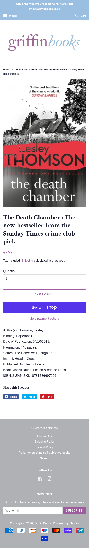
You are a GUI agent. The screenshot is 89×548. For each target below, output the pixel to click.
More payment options (44, 318)
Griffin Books (43, 523)
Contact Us (44, 436)
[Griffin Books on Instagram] (49, 479)
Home (6, 69)
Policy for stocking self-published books (44, 452)
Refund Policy (45, 447)
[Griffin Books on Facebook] (40, 479)
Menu (12, 15)
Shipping (27, 260)
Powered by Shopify (66, 523)
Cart (83, 16)
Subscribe (74, 510)
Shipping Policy (44, 441)
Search (44, 458)
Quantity (9, 271)
